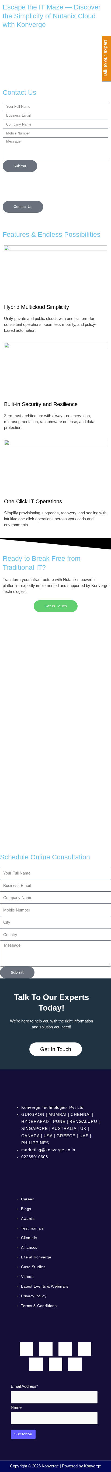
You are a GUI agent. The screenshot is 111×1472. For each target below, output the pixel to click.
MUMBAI (57, 1114)
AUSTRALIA (64, 1128)
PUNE (59, 1121)
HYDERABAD (35, 1121)
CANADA (30, 1136)
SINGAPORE (34, 1128)
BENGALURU (83, 1121)
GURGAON (32, 1114)
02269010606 (34, 1157)
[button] (55, 216)
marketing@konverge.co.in (48, 1150)
